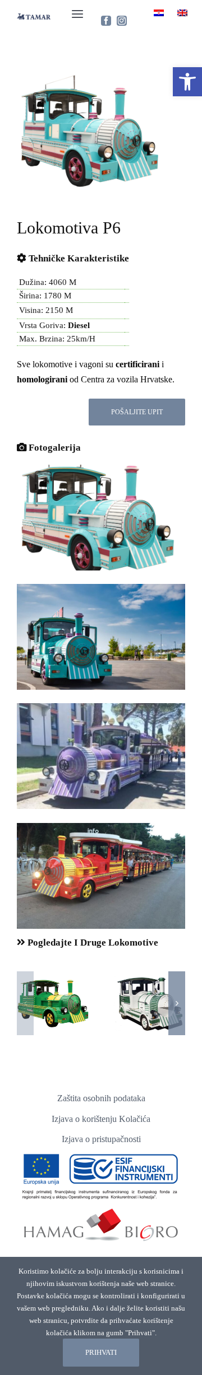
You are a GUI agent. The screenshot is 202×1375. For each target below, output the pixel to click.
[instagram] (122, 21)
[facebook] (106, 21)
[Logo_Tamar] (33, 19)
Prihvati (101, 1352)
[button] (187, 81)
